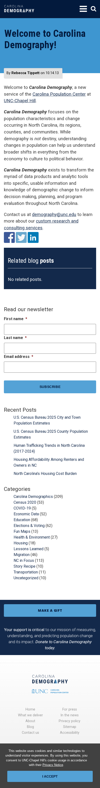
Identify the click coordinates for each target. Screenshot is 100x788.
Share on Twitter (21, 237)
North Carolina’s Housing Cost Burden (45, 473)
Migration (22, 554)
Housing (21, 543)
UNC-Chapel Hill (20, 100)
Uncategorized (26, 578)
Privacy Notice (52, 765)
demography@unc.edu (54, 214)
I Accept (50, 776)
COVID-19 (22, 508)
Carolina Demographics (33, 496)
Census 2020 (25, 502)
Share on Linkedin (33, 237)
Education (22, 520)
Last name (15, 337)
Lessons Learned (28, 549)
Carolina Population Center (59, 94)
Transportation (26, 572)
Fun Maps (22, 531)
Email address (18, 356)
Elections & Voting (29, 525)
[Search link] (93, 8)
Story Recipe (24, 566)
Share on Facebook (9, 237)
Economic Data (26, 514)
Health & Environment (32, 537)
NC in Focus (24, 560)
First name (15, 319)
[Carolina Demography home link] (19, 15)
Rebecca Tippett (25, 73)
